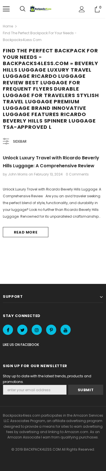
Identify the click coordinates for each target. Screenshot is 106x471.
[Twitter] (22, 330)
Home (8, 26)
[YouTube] (65, 330)
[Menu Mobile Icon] (6, 9)
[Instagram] (37, 330)
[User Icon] (82, 9)
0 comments (77, 174)
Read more (26, 232)
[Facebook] (8, 330)
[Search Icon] (22, 9)
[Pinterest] (51, 330)
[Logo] (41, 9)
